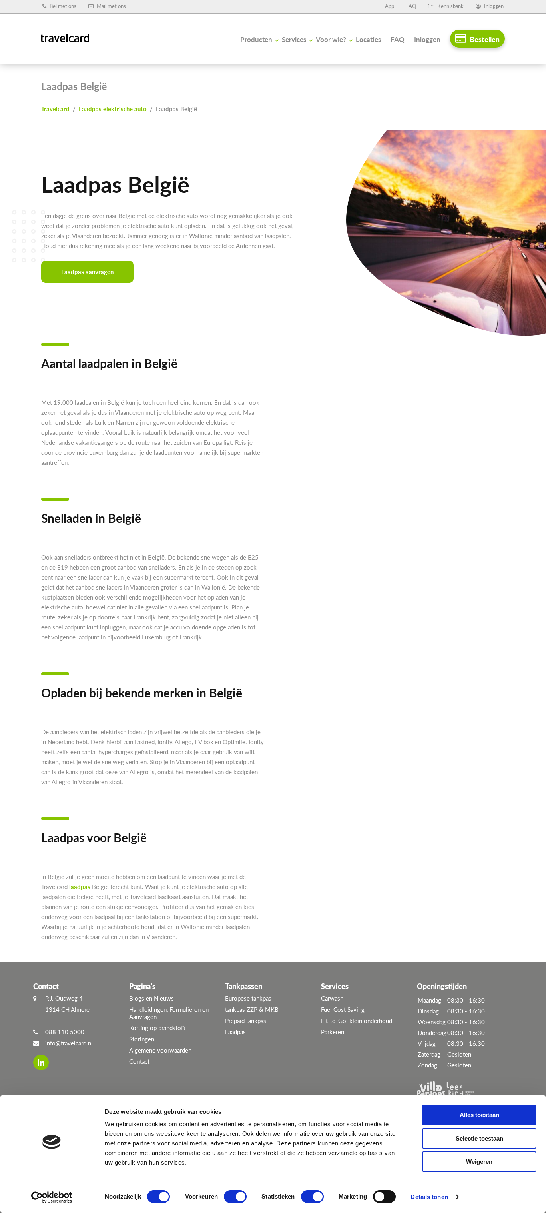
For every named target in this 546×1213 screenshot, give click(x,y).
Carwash (332, 998)
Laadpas (235, 1031)
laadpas (79, 886)
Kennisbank (450, 6)
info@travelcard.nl (69, 1043)
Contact (139, 1061)
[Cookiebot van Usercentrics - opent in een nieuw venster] (52, 1197)
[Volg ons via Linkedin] (41, 1062)
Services (294, 39)
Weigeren (479, 1161)
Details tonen (429, 1196)
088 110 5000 (64, 1031)
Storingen (141, 1039)
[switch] (235, 1196)
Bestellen (484, 39)
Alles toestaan (479, 1114)
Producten (256, 39)
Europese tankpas (248, 998)
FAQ (411, 6)
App (389, 6)
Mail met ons (111, 6)
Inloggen (493, 6)
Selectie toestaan (479, 1138)
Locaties (368, 39)
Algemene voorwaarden (160, 1050)
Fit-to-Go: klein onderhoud (356, 1020)
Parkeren (332, 1031)
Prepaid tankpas (245, 1020)
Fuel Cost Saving (343, 1009)
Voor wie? (331, 39)
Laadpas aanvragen (87, 271)
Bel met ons (62, 6)
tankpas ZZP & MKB (252, 1009)
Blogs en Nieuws (151, 998)
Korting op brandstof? (157, 1027)
